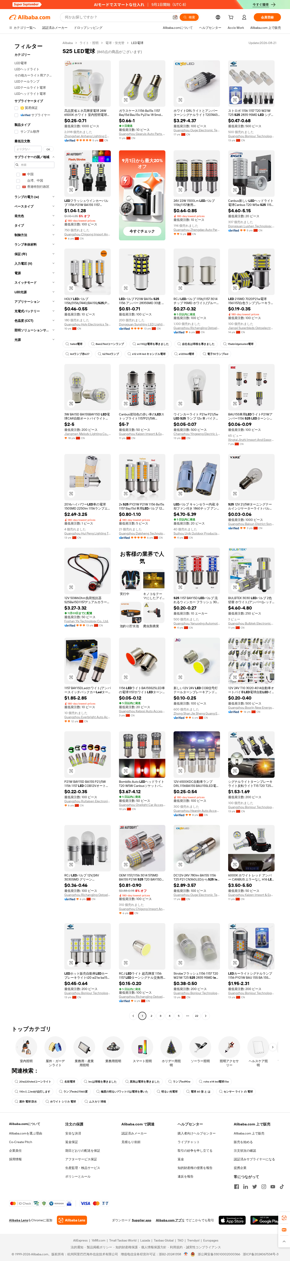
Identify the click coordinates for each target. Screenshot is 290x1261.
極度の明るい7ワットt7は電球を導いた (124, 1091)
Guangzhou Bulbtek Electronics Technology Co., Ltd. (251, 623)
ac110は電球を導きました (153, 344)
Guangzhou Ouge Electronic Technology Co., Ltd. (197, 130)
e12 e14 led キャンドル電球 (149, 354)
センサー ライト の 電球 (238, 1091)
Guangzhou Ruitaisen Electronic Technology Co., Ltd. (87, 801)
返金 (181, 1159)
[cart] (231, 18)
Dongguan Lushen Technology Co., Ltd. (251, 226)
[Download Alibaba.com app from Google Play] (265, 1220)
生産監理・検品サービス (82, 1168)
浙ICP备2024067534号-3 (260, 1254)
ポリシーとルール (78, 1176)
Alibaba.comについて (24, 1124)
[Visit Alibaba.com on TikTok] (282, 1186)
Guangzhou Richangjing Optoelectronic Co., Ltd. (197, 328)
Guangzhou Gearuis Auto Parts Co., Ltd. (142, 134)
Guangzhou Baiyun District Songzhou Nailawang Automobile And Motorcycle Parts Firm (251, 524)
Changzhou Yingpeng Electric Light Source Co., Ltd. (197, 434)
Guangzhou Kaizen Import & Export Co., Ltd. (142, 434)
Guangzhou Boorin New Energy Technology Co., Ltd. (251, 707)
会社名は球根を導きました (198, 344)
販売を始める (243, 1142)
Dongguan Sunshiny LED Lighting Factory (142, 324)
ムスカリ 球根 (97, 1101)
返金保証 (71, 1142)
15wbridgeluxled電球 (241, 344)
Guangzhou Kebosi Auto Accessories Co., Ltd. (142, 711)
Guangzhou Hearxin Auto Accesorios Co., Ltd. (197, 810)
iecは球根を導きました (102, 1081)
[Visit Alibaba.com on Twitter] (254, 1186)
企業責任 (15, 1150)
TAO (180, 1240)
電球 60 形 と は (200, 1091)
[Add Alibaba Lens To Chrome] (72, 1220)
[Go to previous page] (133, 1016)
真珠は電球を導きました (145, 1081)
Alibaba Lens (18, 1220)
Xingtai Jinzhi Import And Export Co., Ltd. (251, 439)
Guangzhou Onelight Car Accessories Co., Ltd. (142, 805)
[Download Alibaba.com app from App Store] (232, 1220)
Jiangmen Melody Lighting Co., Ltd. (87, 434)
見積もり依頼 (130, 1142)
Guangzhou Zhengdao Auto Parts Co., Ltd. (197, 230)
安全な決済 (73, 1133)
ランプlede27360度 (75, 1091)
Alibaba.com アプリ (170, 1220)
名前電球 (69, 1081)
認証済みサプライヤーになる (254, 1159)
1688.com (98, 1240)
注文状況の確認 (245, 1150)
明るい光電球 (169, 1091)
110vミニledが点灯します (34, 1091)
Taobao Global (164, 1240)
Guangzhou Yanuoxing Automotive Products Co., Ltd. (197, 623)
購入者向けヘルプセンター (197, 1133)
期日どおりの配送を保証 (82, 1150)
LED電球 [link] (137, 43)
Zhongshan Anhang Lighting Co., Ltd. (87, 136)
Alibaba (68, 43)
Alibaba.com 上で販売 (249, 1133)
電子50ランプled (217, 354)
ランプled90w (181, 1081)
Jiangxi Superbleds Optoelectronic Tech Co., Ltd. (251, 328)
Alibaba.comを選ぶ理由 (25, 1133)
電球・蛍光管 (114, 43)
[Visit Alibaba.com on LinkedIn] (245, 1186)
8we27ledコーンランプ (110, 344)
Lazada (145, 1240)
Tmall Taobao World (122, 1240)
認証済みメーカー (134, 1133)
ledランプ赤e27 (79, 354)
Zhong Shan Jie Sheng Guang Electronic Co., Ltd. (197, 713)
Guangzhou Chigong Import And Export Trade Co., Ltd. (87, 234)
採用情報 (15, 1159)
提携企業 (240, 1168)
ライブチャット (189, 1142)
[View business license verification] (186, 1254)
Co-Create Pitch (20, 1142)
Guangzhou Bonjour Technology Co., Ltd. (251, 136)
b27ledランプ (110, 354)
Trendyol (193, 1240)
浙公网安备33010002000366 (219, 1254)
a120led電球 (186, 354)
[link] (284, 1218)
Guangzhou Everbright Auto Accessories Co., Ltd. (87, 717)
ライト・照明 (89, 43)
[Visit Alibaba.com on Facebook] (236, 1186)
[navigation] (34, 530)
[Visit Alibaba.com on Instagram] (263, 1186)
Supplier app (141, 1220)
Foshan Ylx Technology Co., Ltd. (86, 621)
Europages (210, 1240)
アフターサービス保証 (81, 1159)
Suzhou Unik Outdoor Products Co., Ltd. (197, 533)
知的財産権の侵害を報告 (195, 1168)
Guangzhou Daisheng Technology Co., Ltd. (142, 533)
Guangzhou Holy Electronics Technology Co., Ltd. (87, 324)
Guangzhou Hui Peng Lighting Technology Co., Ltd (87, 533)
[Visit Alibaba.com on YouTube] (273, 1186)
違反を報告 (185, 1176)
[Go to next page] (206, 1016)
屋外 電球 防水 (28, 1101)
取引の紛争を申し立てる (195, 1150)
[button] (175, 17)
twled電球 (76, 344)
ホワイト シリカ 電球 (63, 1101)
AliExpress (80, 1240)
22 (196, 1015)
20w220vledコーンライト (35, 1081)
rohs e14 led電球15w (216, 1081)
